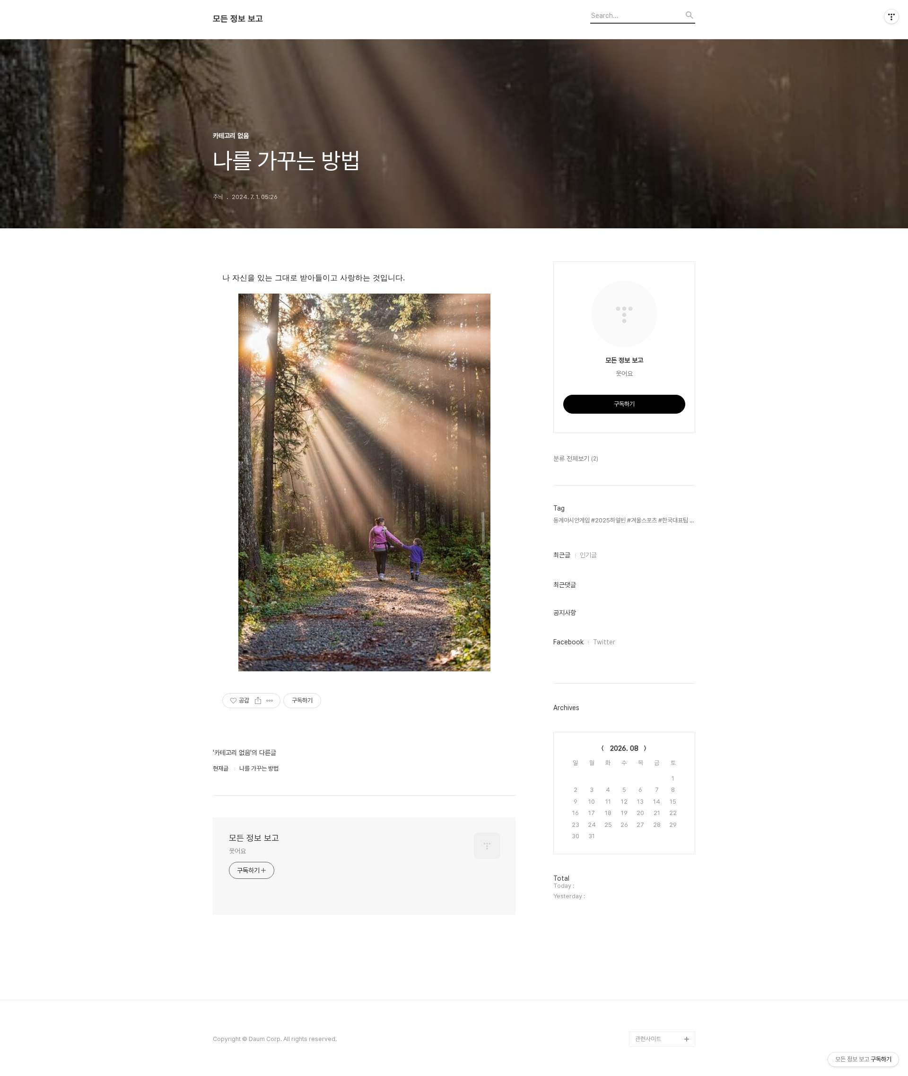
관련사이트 (648, 1038)
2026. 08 (624, 748)
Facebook (568, 642)
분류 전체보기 (575, 458)
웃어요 (237, 851)
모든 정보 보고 (238, 19)
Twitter (604, 642)
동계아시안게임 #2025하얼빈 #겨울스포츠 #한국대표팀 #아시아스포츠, (624, 520)
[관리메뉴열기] (891, 16)
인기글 (588, 555)
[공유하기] (258, 701)
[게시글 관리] (270, 701)
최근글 (561, 555)
